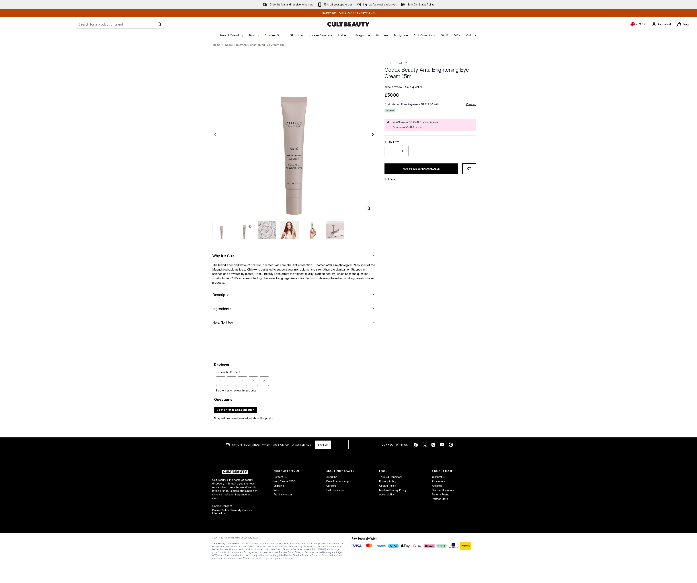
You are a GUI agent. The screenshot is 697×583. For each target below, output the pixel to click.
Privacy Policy (387, 481)
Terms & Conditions (391, 476)
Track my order (283, 494)
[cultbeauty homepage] (348, 24)
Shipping (279, 485)
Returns (278, 490)
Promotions (439, 481)
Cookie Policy (387, 485)
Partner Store (440, 498)
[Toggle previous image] (215, 134)
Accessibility (386, 494)
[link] (661, 24)
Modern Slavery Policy (393, 490)
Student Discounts (443, 490)
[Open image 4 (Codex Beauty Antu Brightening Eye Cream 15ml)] (289, 230)
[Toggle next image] (373, 134)
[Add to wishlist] (469, 168)
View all (471, 104)
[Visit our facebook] (415, 444)
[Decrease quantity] (390, 151)
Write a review (393, 86)
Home (216, 44)
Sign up (323, 444)
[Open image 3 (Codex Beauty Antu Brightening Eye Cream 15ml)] (267, 230)
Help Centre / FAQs (285, 481)
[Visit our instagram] (433, 444)
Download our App (337, 481)
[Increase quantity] (414, 151)
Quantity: (392, 142)
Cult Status (438, 476)
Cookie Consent (222, 506)
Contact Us (280, 476)
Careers (331, 485)
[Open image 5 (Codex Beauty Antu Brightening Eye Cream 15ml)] (312, 230)
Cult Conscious (335, 490)
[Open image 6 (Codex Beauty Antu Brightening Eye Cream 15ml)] (335, 230)
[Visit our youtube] (442, 444)
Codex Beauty (395, 63)
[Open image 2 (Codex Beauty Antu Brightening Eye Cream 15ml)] (244, 230)
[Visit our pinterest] (450, 444)
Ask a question (414, 86)
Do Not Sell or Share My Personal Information (232, 512)
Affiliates (437, 485)
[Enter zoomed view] (368, 208)
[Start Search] (159, 24)
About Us (331, 476)
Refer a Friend (440, 494)
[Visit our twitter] (424, 444)
